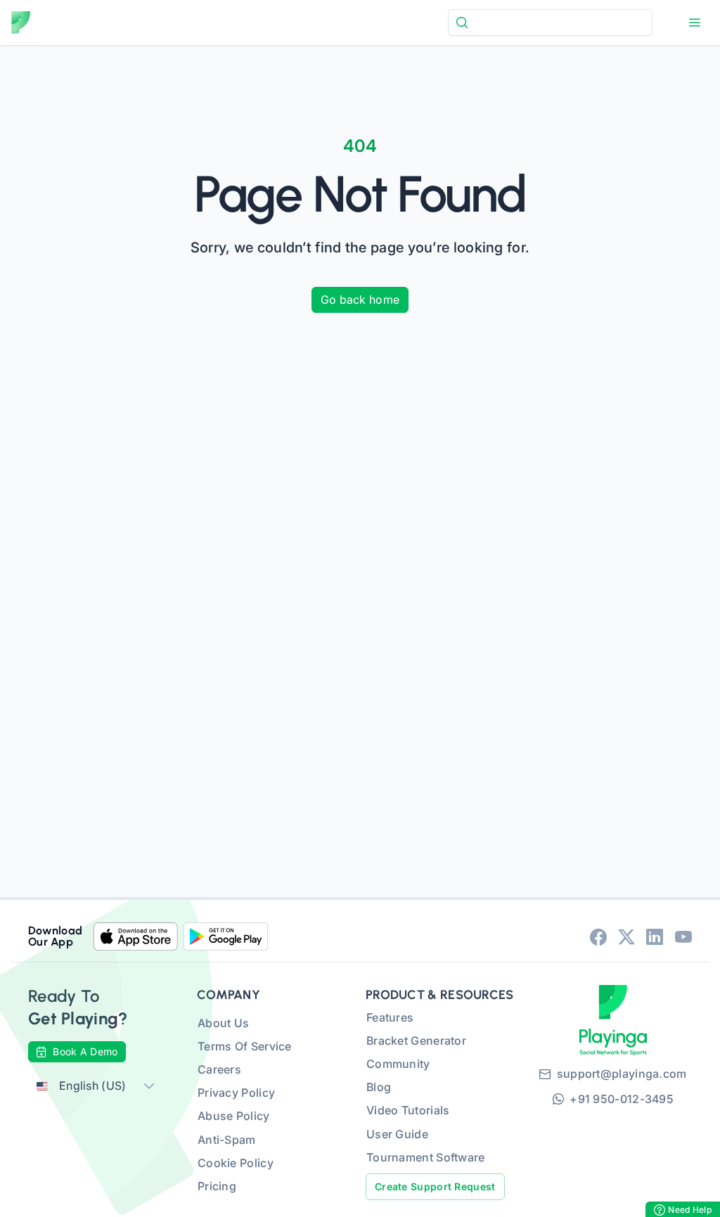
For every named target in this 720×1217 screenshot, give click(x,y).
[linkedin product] (654, 936)
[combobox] (550, 22)
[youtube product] (683, 936)
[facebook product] (598, 936)
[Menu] (695, 22)
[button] (149, 1086)
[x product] (626, 936)
